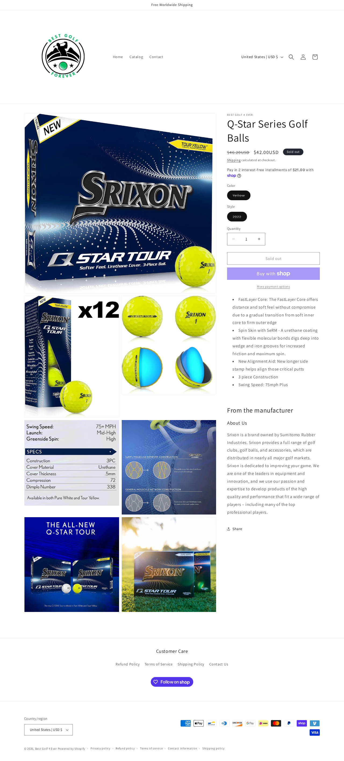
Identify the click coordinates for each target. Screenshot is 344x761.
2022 (240, 217)
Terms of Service (159, 664)
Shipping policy (213, 749)
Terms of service (151, 749)
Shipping (234, 160)
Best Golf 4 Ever (46, 749)
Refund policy (125, 749)
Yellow (241, 196)
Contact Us (218, 664)
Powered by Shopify (71, 749)
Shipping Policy (191, 664)
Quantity (234, 228)
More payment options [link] (273, 286)
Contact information (182, 749)
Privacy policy (100, 749)
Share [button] (237, 528)
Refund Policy (127, 664)
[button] (291, 57)
